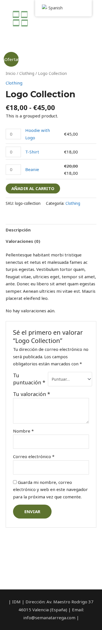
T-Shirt (32, 152)
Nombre (23, 431)
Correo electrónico (33, 456)
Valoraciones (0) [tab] (23, 241)
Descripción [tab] (18, 230)
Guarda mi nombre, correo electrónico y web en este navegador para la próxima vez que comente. (50, 489)
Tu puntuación (29, 379)
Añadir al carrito (32, 188)
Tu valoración (31, 394)
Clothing (26, 73)
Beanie (32, 169)
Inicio (11, 73)
